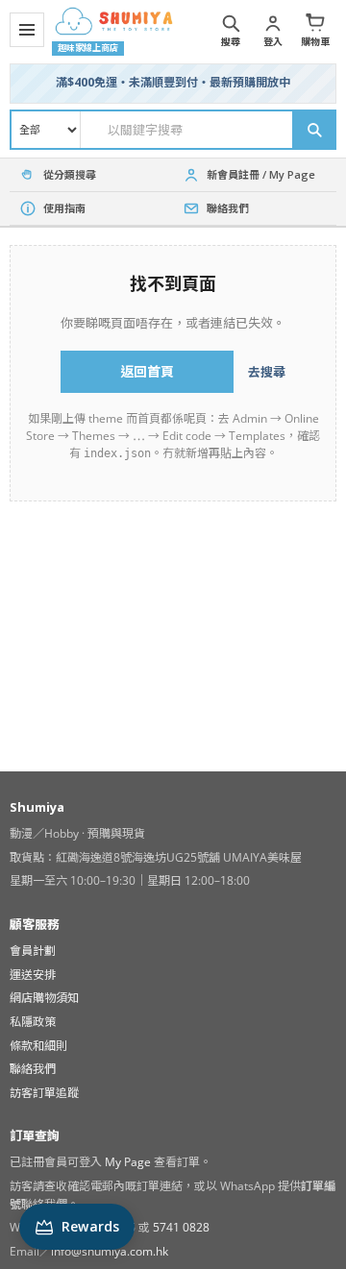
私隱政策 (33, 1021)
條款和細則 (38, 1045)
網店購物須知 (44, 997)
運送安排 (33, 974)
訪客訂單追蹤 (44, 1093)
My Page (128, 1162)
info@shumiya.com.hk (109, 1251)
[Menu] (27, 29)
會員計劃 (33, 950)
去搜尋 (266, 371)
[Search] (313, 129)
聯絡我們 (33, 1069)
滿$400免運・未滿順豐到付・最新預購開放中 (173, 82)
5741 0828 (181, 1227)
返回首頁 (147, 371)
